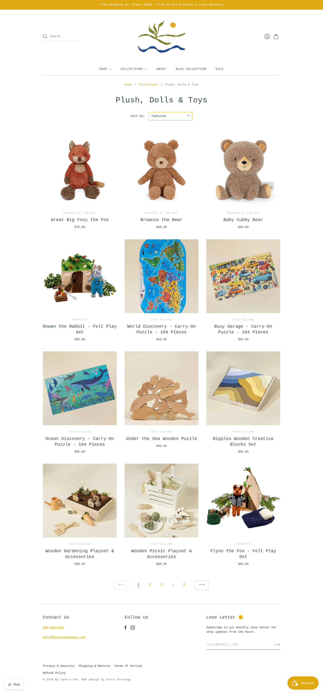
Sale (220, 69)
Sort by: (138, 116)
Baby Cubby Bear (243, 219)
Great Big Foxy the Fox (80, 219)
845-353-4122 (53, 627)
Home (128, 84)
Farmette (80, 319)
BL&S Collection (191, 69)
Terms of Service (128, 666)
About (161, 69)
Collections (132, 69)
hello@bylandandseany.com (64, 637)
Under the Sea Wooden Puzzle (161, 438)
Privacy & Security (58, 666)
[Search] (45, 36)
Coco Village (161, 319)
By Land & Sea (66, 679)
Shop (103, 69)
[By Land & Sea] (161, 36)
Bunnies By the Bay (80, 213)
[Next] (202, 585)
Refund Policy (54, 673)
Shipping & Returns (94, 666)
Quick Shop (80, 200)
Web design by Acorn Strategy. (107, 679)
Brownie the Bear (161, 219)
